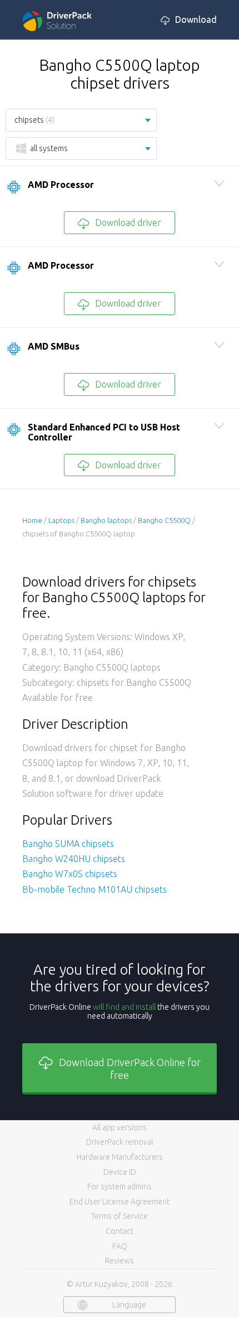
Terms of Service (119, 1216)
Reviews (119, 1260)
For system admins (119, 1186)
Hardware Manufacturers (120, 1157)
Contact (119, 1231)
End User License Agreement (119, 1201)
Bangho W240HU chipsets (73, 859)
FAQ (119, 1246)
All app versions (119, 1127)
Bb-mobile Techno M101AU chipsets (94, 889)
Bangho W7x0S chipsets (69, 874)
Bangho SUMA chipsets (68, 844)
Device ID (119, 1172)
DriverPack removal (119, 1141)
